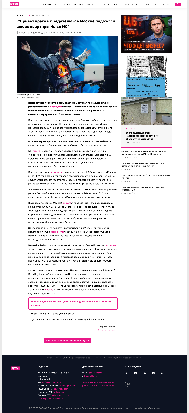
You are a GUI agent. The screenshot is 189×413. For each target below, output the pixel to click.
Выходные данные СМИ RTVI (58, 358)
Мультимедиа (131, 4)
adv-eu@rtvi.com (60, 395)
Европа (67, 4)
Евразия (78, 4)
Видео (117, 4)
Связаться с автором (107, 330)
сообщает (56, 106)
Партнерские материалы (50, 398)
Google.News (90, 376)
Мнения (106, 4)
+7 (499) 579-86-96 (51, 382)
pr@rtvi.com (59, 392)
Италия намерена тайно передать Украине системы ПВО (142, 188)
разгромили (57, 231)
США (57, 4)
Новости (47, 4)
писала (67, 203)
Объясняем (92, 4)
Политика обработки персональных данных (123, 358)
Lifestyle (147, 4)
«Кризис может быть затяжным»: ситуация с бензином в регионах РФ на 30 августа (143, 152)
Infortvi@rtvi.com (68, 385)
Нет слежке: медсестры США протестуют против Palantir (145, 176)
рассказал (110, 245)
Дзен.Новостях (95, 373)
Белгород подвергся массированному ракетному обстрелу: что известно (142, 135)
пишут (36, 151)
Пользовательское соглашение (87, 358)
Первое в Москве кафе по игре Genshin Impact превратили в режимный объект (144, 164)
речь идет (56, 172)
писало (49, 289)
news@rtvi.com (60, 389)
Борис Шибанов (107, 326)
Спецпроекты (162, 4)
